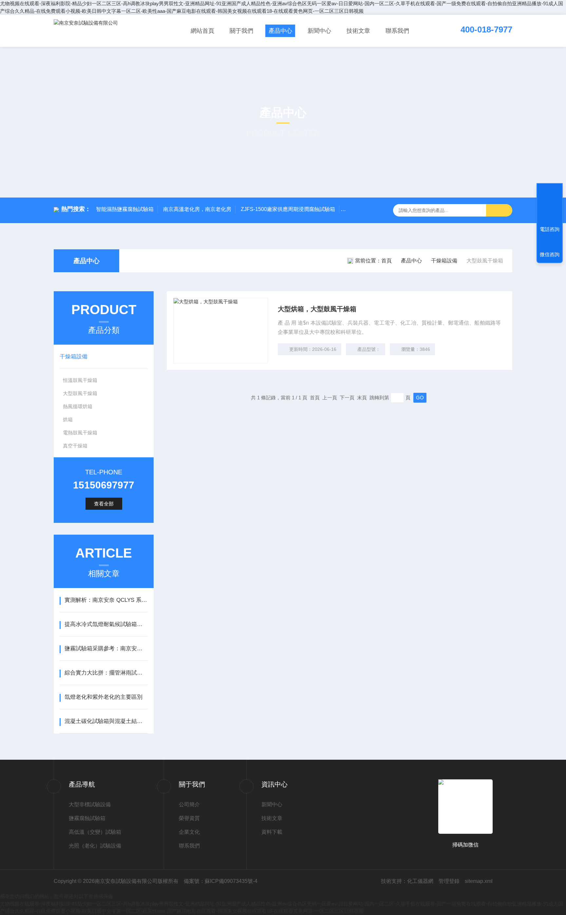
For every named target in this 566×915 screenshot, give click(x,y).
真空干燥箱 (75, 445)
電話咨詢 (549, 229)
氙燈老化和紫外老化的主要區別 (103, 697)
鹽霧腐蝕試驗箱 (87, 818)
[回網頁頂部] (549, 205)
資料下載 (271, 832)
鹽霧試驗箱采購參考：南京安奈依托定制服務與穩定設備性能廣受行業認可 (106, 648)
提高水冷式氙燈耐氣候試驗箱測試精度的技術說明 (106, 624)
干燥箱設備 (444, 260)
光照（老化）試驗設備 (95, 845)
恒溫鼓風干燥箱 (80, 380)
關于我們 (241, 31)
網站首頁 (202, 31)
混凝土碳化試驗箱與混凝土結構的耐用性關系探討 (106, 721)
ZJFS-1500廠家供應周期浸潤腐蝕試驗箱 (288, 209)
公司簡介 (189, 804)
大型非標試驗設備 (90, 804)
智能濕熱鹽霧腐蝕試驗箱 (125, 209)
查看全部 (104, 503)
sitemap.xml (479, 881)
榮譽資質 (189, 818)
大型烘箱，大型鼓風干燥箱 (317, 309)
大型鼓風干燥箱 (80, 393)
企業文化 (189, 832)
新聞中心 (319, 31)
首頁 (386, 260)
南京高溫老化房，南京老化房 (197, 209)
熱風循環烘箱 (77, 406)
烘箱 (68, 419)
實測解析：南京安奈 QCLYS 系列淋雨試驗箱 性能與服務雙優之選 (106, 600)
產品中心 (280, 31)
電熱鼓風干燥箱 (80, 432)
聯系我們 (397, 31)
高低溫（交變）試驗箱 (95, 832)
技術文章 (358, 31)
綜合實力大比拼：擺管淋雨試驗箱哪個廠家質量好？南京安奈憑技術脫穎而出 (106, 673)
